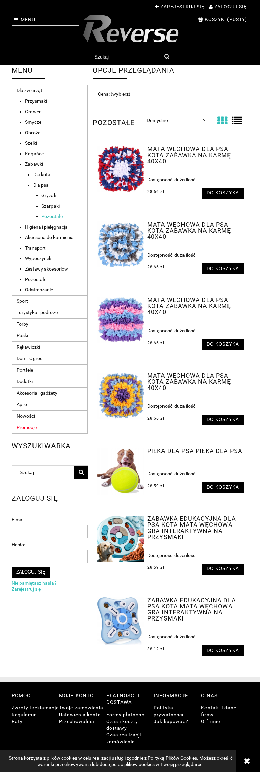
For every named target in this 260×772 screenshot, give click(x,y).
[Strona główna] (130, 28)
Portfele (25, 370)
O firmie (210, 721)
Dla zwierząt (29, 90)
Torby (22, 324)
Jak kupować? (171, 721)
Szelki (31, 143)
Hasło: (18, 544)
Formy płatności (126, 714)
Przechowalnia (76, 721)
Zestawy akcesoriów (46, 269)
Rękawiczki (28, 347)
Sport (22, 301)
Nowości (26, 416)
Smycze (33, 122)
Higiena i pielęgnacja (46, 227)
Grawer (33, 111)
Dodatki (25, 381)
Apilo (22, 404)
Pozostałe (52, 216)
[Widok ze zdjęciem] (222, 121)
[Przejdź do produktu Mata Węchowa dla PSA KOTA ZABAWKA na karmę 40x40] (121, 169)
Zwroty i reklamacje (35, 707)
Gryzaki (49, 195)
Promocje (27, 427)
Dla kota (41, 174)
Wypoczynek (38, 258)
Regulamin (24, 714)
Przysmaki (36, 101)
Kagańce (34, 153)
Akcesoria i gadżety (37, 393)
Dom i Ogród (30, 358)
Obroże (32, 132)
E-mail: (18, 519)
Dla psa (41, 185)
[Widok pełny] (237, 121)
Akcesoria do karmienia (49, 237)
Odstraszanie (39, 290)
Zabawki (34, 164)
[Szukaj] (167, 57)
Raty (17, 721)
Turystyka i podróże (37, 312)
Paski (22, 335)
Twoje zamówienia (81, 707)
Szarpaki (50, 206)
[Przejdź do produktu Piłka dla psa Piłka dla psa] (121, 471)
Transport (35, 248)
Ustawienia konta (80, 714)
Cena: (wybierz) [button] (114, 94)
